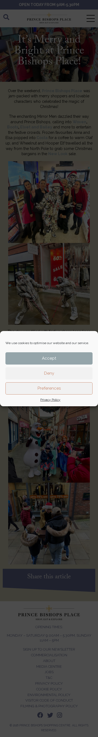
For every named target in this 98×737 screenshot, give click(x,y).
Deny (49, 373)
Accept (49, 358)
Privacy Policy (50, 400)
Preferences (49, 388)
